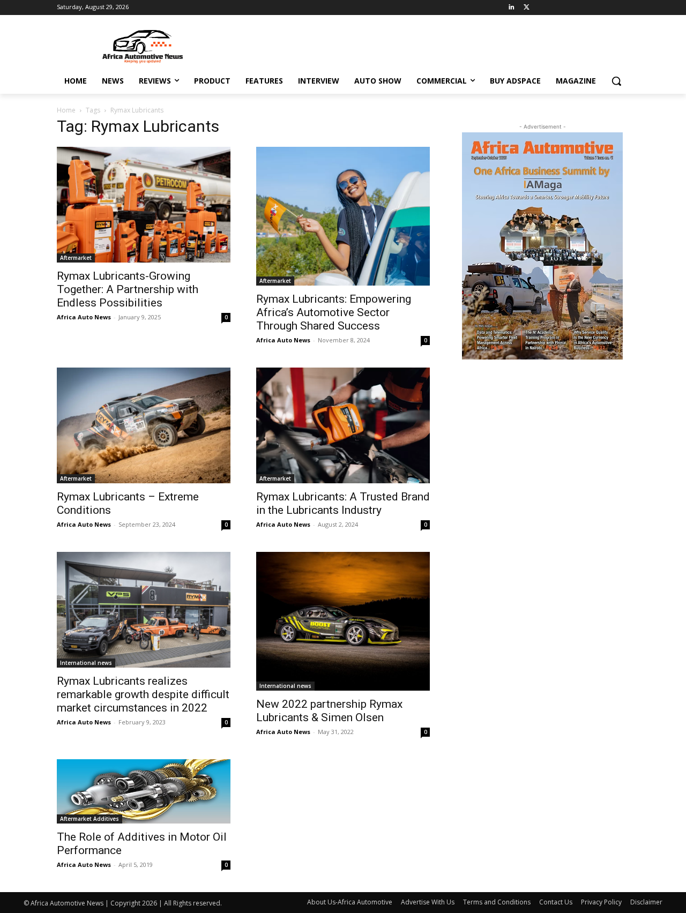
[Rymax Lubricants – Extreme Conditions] (143, 425)
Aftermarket (76, 257)
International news (86, 663)
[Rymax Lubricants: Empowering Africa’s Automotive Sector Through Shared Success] (343, 216)
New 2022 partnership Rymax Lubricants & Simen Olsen (329, 711)
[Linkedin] (511, 8)
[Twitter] (526, 8)
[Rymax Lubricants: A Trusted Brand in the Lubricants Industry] (343, 425)
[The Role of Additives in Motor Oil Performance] (143, 791)
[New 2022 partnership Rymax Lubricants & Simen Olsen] (343, 621)
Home (66, 110)
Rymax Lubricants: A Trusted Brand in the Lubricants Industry (343, 503)
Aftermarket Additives (89, 818)
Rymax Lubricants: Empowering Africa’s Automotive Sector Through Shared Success (333, 312)
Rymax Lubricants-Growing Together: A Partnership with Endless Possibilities (127, 289)
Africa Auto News (84, 317)
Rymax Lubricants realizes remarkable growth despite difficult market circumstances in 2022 (143, 694)
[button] (616, 81)
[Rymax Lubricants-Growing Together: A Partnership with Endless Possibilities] (143, 205)
